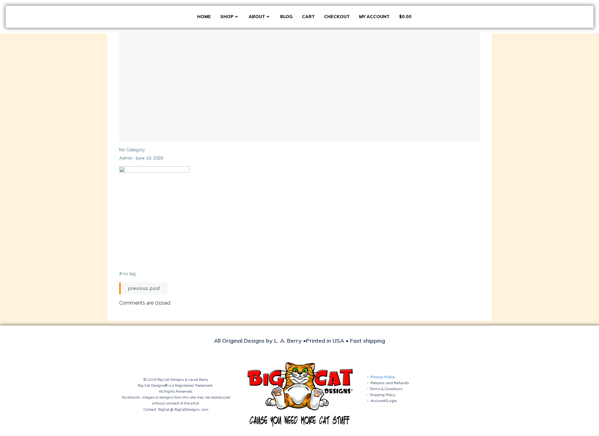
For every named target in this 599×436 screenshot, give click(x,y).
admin (126, 158)
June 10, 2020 (149, 158)
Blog (286, 16)
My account (374, 16)
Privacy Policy (383, 377)
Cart (308, 16)
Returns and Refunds (390, 382)
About (257, 16)
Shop (227, 16)
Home (204, 16)
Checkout (337, 16)
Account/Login (384, 400)
